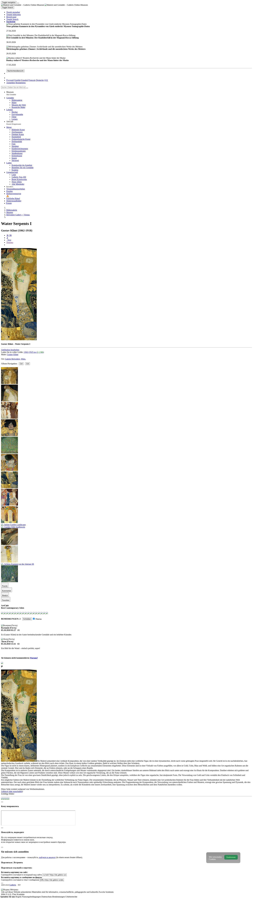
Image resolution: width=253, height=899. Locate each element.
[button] (13, 12)
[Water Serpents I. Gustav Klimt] (19, 339)
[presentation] (129, 245)
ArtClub (13, 122)
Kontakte (21, 894)
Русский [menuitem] (10, 80)
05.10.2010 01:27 (8, 630)
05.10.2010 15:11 (8, 644)
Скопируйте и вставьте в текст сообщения (20, 880)
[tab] (9, 235)
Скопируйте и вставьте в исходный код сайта (21, 875)
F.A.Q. (9, 894)
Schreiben (27, 619)
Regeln (19, 897)
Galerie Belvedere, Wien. (15, 359)
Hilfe (3, 894)
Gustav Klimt (12, 354)
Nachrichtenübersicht (15, 71)
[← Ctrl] (9, 470)
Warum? (34, 658)
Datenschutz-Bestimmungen (53, 897)
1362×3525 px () (34, 352)
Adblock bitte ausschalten (11, 791)
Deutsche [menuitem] (40, 80)
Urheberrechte (71, 897)
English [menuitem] (17, 80)
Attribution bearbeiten (10, 350)
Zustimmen (231, 857)
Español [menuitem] (24, 80)
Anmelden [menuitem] (10, 83)
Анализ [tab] (9, 242)
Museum (11, 93)
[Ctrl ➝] (9, 505)
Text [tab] (9, 240)
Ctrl (21, 364)
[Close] (2, 827)
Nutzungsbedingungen (31, 897)
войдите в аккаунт (47, 857)
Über (14, 894)
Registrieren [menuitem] (21, 83)
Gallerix (12, 885)
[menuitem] (46, 80)
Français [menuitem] (31, 80)
